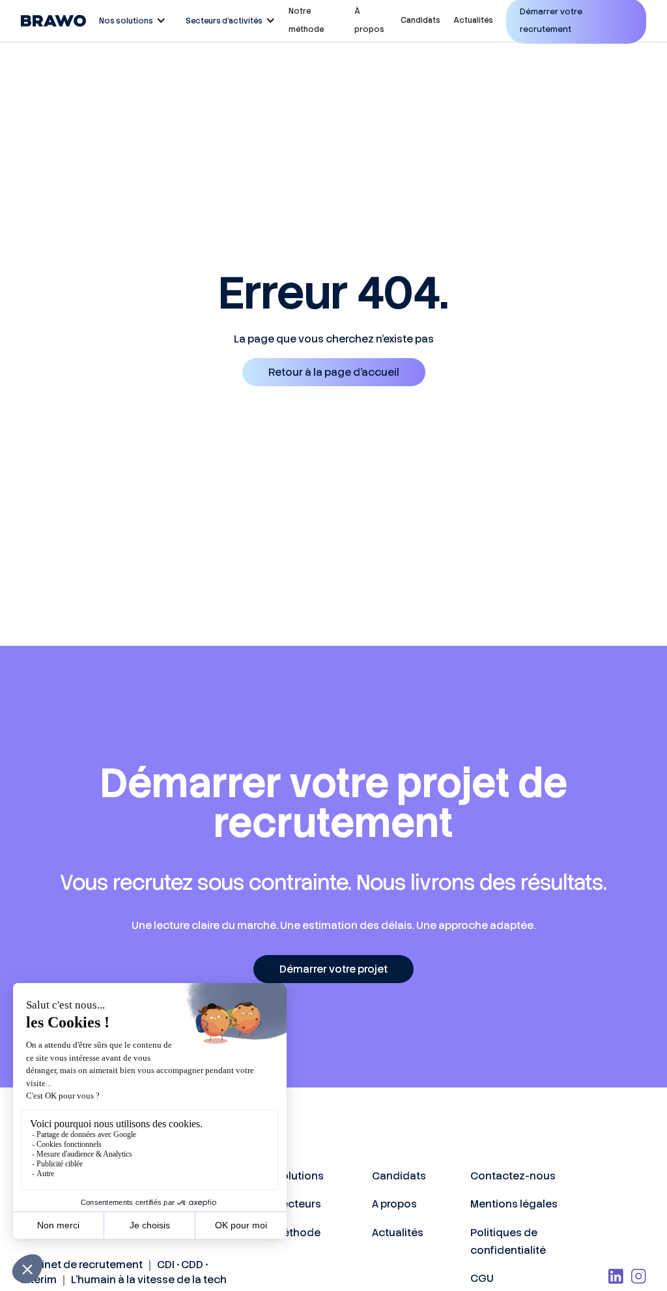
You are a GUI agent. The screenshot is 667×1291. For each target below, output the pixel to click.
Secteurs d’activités (224, 21)
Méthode (297, 1232)
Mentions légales (514, 1204)
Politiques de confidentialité (508, 1241)
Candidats (420, 20)
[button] (129, 21)
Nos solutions (126, 21)
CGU (482, 1278)
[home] (53, 21)
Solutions (299, 1176)
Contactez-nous (513, 1176)
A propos (394, 1204)
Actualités (473, 20)
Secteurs (297, 1204)
